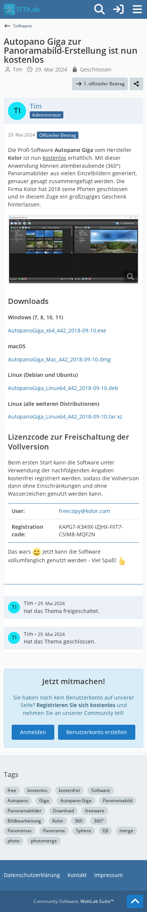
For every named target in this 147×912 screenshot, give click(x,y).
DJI (105, 830)
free (12, 790)
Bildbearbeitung (24, 821)
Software (100, 790)
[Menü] (137, 9)
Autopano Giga (76, 800)
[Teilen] (136, 83)
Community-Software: (74, 901)
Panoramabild (117, 800)
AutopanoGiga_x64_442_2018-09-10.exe (57, 330)
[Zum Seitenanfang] (135, 901)
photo (14, 841)
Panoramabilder (24, 810)
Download (63, 810)
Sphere (83, 830)
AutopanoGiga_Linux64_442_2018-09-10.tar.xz (65, 416)
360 (79, 821)
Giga (44, 800)
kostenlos (37, 790)
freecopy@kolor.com (84, 510)
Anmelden (33, 732)
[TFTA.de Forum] (21, 9)
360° (99, 821)
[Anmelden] (118, 9)
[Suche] (99, 9)
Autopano (18, 800)
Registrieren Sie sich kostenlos (76, 705)
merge (126, 830)
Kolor (57, 821)
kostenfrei (69, 790)
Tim (17, 69)
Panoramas (20, 830)
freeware (94, 810)
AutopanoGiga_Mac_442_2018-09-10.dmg (59, 359)
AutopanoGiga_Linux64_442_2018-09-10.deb (63, 388)
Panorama (54, 830)
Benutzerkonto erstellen (96, 732)
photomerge (44, 841)
